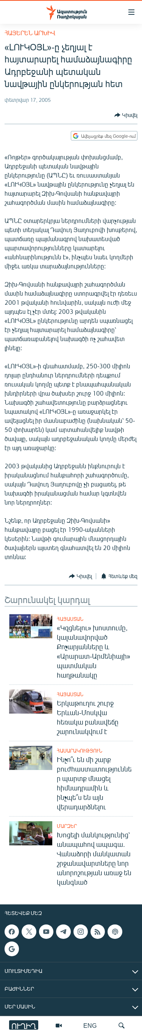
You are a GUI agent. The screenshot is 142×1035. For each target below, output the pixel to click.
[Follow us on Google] (12, 948)
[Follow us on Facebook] (12, 931)
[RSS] (98, 931)
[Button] (125, 115)
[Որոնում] (121, 1025)
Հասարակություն (79, 751)
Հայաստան (70, 619)
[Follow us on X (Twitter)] (29, 931)
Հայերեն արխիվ (30, 32)
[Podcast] (115, 931)
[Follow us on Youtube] (46, 931)
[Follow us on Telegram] (63, 931)
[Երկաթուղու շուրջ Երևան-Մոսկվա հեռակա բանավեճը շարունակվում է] (30, 701)
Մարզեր (67, 826)
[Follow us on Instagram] (80, 931)
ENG (90, 1025)
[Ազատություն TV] (58, 1025)
